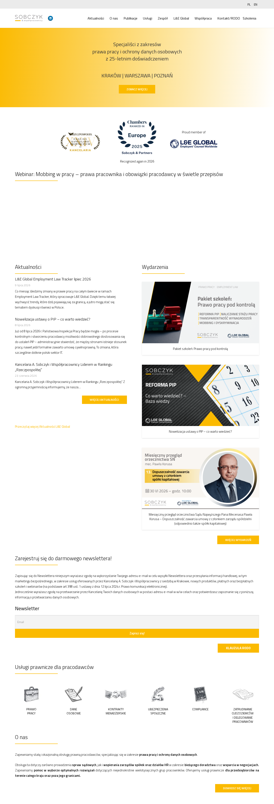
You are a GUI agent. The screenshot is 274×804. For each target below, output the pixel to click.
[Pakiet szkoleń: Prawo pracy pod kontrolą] (200, 312)
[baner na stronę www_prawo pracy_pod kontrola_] (137, 219)
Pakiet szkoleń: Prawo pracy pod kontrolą (200, 348)
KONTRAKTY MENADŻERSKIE (116, 711)
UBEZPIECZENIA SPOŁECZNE (158, 711)
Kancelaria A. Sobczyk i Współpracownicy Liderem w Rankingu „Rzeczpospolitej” (63, 367)
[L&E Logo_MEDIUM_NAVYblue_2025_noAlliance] (193, 144)
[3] (116, 693)
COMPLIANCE (200, 709)
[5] (200, 693)
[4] (158, 693)
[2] (73, 693)
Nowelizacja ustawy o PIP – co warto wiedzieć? (52, 319)
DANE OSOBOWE (74, 711)
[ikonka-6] (242, 693)
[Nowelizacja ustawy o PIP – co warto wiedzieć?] (200, 395)
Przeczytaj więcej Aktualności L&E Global (42, 426)
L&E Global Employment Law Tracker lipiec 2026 (53, 279)
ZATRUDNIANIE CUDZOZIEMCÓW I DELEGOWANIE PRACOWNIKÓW (242, 715)
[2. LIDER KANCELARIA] (80, 141)
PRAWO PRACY (31, 711)
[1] (31, 693)
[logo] (28, 18)
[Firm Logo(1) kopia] (137, 139)
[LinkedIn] (50, 18)
